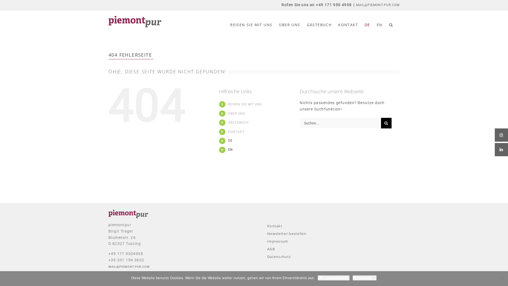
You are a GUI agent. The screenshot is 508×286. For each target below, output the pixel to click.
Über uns (236, 113)
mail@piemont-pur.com (378, 5)
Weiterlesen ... (364, 278)
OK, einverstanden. (333, 278)
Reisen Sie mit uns (245, 104)
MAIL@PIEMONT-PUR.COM (129, 267)
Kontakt (236, 132)
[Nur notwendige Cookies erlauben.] (501, 278)
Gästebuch (238, 122)
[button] (391, 25)
